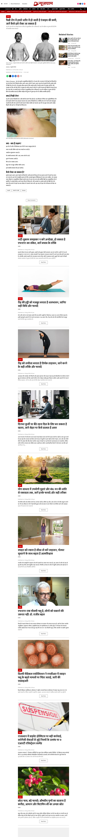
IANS (19, 246)
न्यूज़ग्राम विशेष (62, 9)
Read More (43, 262)
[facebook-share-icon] (13, 77)
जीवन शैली (42, 9)
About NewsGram (15, 4)
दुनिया (20, 9)
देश (15, 9)
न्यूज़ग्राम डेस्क (13, 67)
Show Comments (31, 200)
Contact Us (7, 9)
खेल (38, 9)
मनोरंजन (33, 9)
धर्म (30, 9)
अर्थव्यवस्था (25, 9)
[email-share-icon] (18, 77)
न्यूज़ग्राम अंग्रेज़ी (55, 9)
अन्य (48, 9)
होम (13, 9)
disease (23, 190)
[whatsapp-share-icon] (7, 77)
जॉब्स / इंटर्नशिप (71, 9)
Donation (24, 4)
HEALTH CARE (16, 190)
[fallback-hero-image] (63, 40)
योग (19, 502)
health (8, 190)
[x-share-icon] (10, 77)
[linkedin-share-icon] (15, 77)
